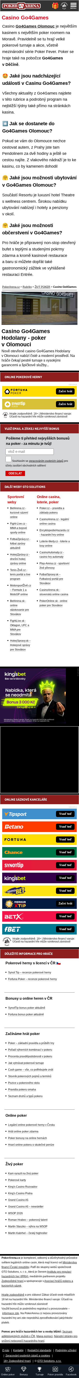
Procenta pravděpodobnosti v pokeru (30, 1056)
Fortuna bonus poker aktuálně (26, 1014)
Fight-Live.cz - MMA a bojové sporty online (18, 528)
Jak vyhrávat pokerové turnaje (26, 1063)
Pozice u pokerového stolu (24, 1082)
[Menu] (73, 5)
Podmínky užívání (65, 1350)
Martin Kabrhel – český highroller (27, 1233)
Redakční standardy (39, 1350)
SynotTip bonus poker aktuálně (26, 1007)
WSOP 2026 (15, 1213)
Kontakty (18, 1350)
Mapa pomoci (44, 1336)
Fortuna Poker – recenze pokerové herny (32, 979)
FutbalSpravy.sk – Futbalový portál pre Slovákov (51, 579)
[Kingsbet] (33, 722)
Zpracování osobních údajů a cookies (27, 1355)
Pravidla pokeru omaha (22, 1089)
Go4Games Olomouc (35, 26)
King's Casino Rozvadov (22, 1186)
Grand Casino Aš (18, 1200)
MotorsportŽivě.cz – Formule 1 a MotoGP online (20, 590)
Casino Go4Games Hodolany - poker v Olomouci (26, 337)
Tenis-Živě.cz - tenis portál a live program (20, 574)
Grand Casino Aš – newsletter (25, 1206)
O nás (5, 1350)
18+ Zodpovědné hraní (17, 1361)
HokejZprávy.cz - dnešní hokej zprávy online (20, 559)
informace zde (10, 1313)
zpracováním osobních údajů (46, 460)
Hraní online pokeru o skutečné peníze (31, 1144)
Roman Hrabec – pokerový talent (27, 1219)
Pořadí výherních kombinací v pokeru (30, 1049)
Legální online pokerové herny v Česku (31, 1124)
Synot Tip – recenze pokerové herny (29, 972)
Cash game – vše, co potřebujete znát (30, 1069)
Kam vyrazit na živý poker (23, 1173)
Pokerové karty (17, 1180)
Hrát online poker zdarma (23, 1131)
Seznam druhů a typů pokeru (25, 1096)
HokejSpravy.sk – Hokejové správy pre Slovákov (20, 645)
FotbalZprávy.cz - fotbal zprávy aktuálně (20, 544)
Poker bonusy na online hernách (27, 1138)
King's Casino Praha (20, 1193)
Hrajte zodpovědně (13, 1294)
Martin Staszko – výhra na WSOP (27, 1226)
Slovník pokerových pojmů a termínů (29, 1076)
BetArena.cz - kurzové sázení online (19, 513)
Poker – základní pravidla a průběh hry (31, 1043)
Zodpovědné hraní (12, 1281)
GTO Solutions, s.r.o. (49, 1361)
